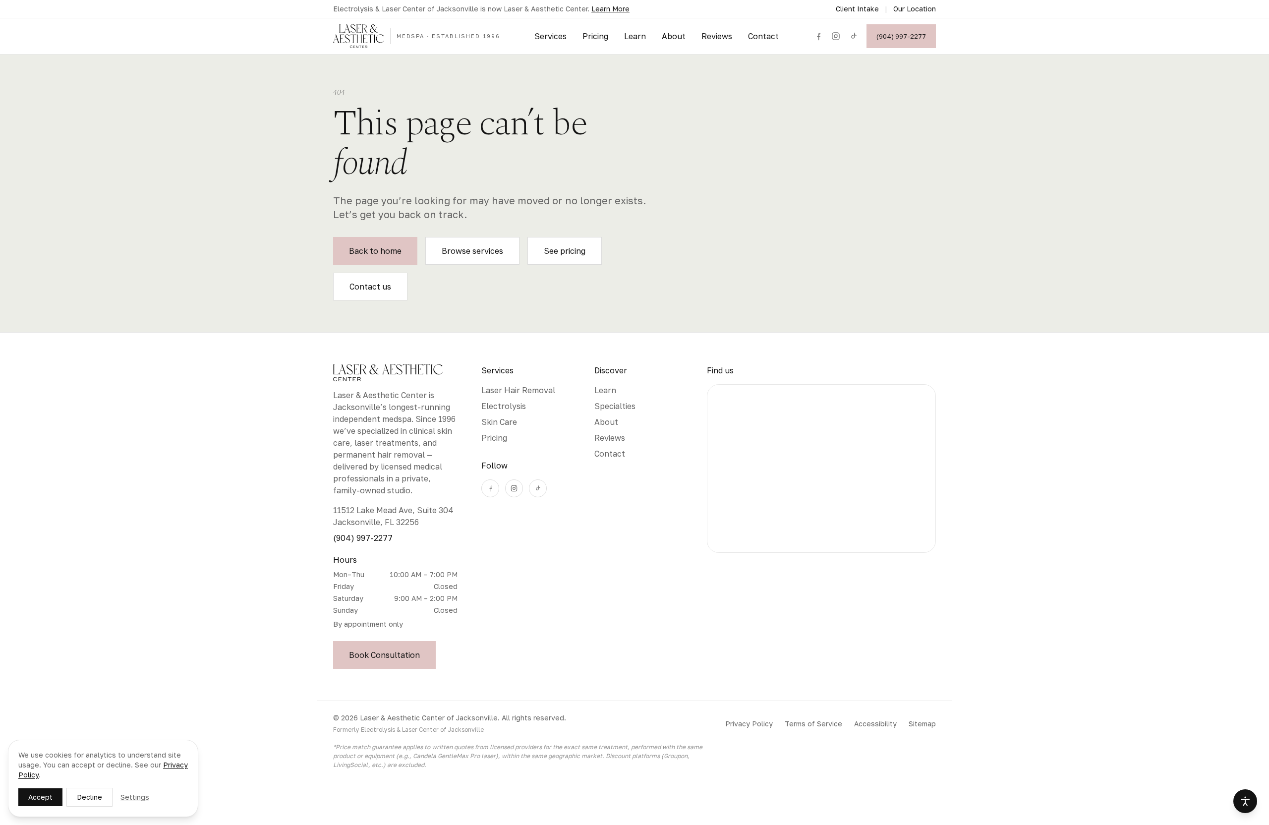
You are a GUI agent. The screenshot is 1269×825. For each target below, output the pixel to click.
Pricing (595, 36)
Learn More (610, 8)
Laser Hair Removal (518, 390)
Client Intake (857, 8)
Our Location (914, 8)
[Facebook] (818, 36)
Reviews (716, 36)
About (674, 36)
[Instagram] (836, 36)
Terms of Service (813, 723)
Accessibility (875, 723)
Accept (40, 797)
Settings (134, 797)
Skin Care (499, 422)
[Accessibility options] (1245, 801)
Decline (89, 797)
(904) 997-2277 (901, 36)
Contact (763, 36)
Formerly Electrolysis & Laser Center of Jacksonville (408, 729)
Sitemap (922, 723)
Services (550, 36)
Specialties (614, 406)
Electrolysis (503, 406)
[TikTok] (854, 36)
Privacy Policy (749, 723)
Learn (635, 36)
